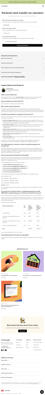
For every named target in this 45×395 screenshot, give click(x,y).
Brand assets (3, 393)
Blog (27, 344)
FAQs (27, 342)
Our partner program (38, 342)
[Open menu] (43, 6)
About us (18, 342)
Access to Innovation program (34, 383)
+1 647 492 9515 (4, 346)
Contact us (18, 344)
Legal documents (9, 393)
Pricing (27, 347)
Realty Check (36, 347)
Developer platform (38, 349)
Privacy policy (15, 393)
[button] (42, 392)
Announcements (19, 347)
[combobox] (22, 33)
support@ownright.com (6, 347)
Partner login (36, 344)
